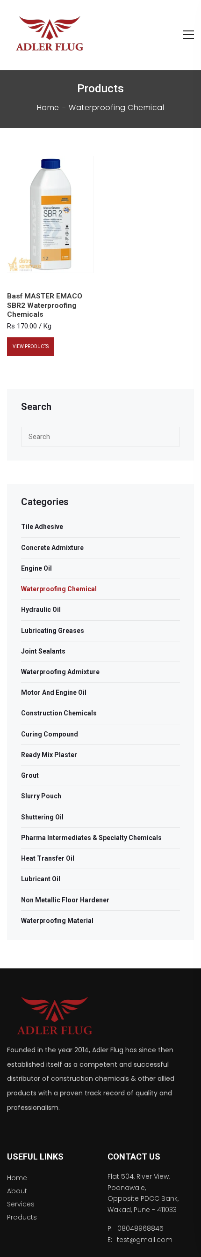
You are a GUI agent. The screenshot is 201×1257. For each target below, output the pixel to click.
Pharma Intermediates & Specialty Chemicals (91, 837)
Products (22, 1217)
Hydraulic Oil (41, 609)
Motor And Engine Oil (53, 692)
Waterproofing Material (57, 920)
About (17, 1191)
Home (48, 108)
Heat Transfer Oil (47, 858)
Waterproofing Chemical (59, 589)
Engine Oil (36, 568)
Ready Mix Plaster (49, 755)
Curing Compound (49, 734)
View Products (31, 346)
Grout (30, 775)
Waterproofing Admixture (60, 672)
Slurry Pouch (41, 796)
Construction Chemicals (59, 713)
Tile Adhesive (42, 526)
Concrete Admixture (52, 547)
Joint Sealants (43, 651)
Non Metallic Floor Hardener (65, 900)
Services (21, 1204)
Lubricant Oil (40, 879)
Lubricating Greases (52, 630)
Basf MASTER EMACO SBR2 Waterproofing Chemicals (44, 305)
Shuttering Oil (42, 817)
